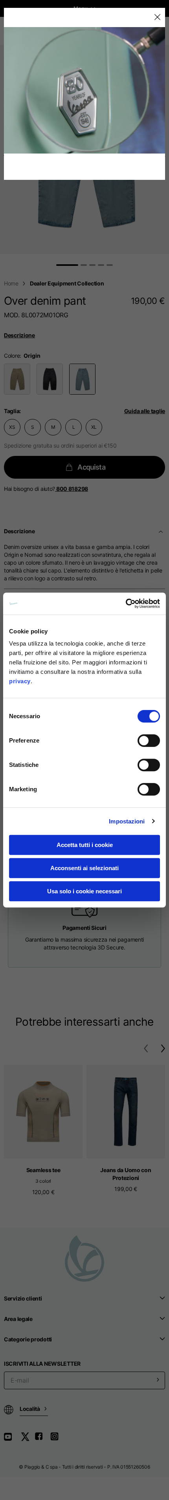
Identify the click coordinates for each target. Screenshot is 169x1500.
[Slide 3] (92, 265)
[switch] (149, 740)
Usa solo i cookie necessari (84, 891)
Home (11, 283)
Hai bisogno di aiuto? (46, 488)
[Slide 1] (67, 265)
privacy (20, 681)
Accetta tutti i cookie (85, 844)
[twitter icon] (27, 1439)
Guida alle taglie (144, 411)
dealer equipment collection (67, 283)
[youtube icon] (12, 1439)
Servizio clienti (23, 1298)
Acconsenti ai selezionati (84, 868)
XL (94, 427)
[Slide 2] (84, 265)
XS (12, 427)
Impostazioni (127, 821)
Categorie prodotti (28, 1339)
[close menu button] (157, 17)
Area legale (18, 1318)
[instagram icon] (57, 1439)
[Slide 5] (110, 265)
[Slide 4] (101, 265)
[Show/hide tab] (161, 531)
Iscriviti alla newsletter (42, 1363)
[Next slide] (165, 156)
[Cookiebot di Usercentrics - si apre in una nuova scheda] (125, 603)
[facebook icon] (42, 1439)
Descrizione (19, 335)
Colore (12, 355)
